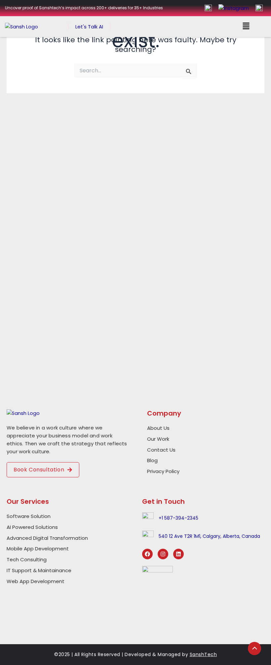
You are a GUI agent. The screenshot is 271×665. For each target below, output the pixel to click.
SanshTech (203, 654)
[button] (246, 26)
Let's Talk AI (89, 26)
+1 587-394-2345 (178, 518)
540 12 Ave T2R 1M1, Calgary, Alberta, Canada (209, 536)
